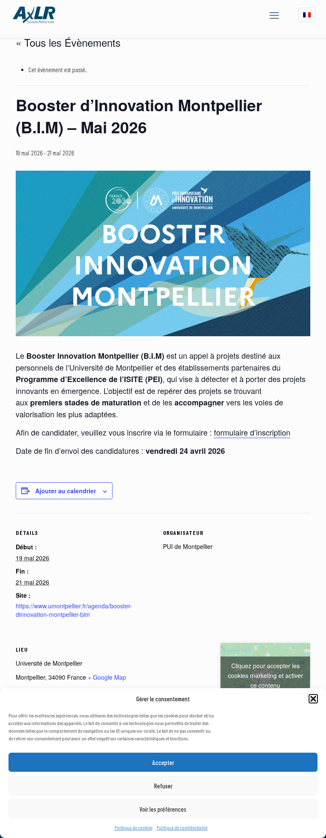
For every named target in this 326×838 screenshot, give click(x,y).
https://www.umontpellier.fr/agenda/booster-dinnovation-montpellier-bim (74, 610)
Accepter (163, 762)
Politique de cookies (133, 827)
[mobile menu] (274, 15)
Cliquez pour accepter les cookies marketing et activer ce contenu (265, 675)
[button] (313, 699)
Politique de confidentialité (182, 827)
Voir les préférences (163, 809)
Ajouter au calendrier (65, 490)
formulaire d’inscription (252, 432)
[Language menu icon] (306, 15)
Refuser (163, 786)
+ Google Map (107, 677)
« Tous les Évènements (68, 42)
